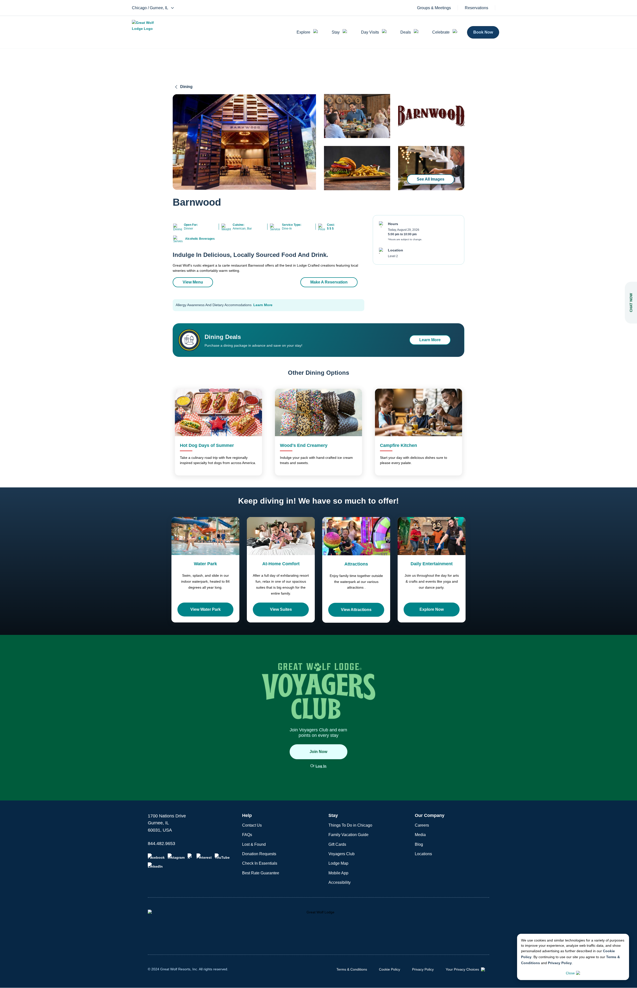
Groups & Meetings (434, 8)
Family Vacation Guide (348, 835)
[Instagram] (176, 856)
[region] (244, 142)
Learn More (262, 305)
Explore (303, 32)
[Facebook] (156, 856)
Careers (422, 825)
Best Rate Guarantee (260, 873)
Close (570, 973)
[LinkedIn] (155, 865)
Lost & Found (254, 844)
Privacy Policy (560, 963)
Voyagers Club (341, 854)
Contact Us (252, 825)
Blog (419, 844)
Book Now (483, 32)
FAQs (247, 835)
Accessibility (339, 882)
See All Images (430, 179)
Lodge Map (338, 863)
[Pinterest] (204, 856)
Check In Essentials (259, 863)
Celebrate (441, 32)
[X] (191, 856)
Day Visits (370, 32)
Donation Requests (259, 854)
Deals (405, 32)
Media (420, 835)
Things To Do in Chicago (350, 825)
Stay (336, 32)
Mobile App (338, 873)
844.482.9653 (161, 843)
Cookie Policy (389, 969)
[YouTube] (222, 856)
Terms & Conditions (351, 969)
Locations (423, 854)
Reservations (476, 8)
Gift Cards (337, 844)
